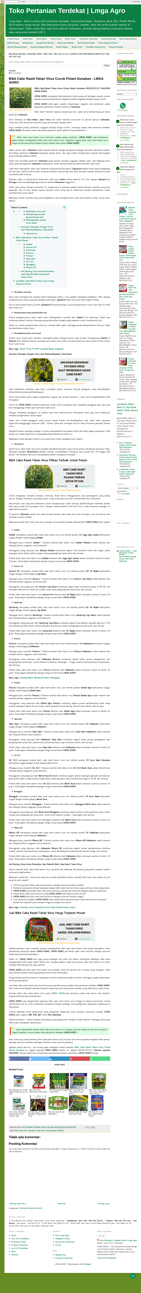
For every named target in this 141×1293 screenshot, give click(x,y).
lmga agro (31, 1130)
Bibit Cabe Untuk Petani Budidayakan (56, 1113)
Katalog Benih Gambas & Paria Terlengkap (40, 677)
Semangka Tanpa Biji (88, 39)
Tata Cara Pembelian (20, 1238)
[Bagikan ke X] (90, 1127)
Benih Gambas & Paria (108, 43)
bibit (16, 1130)
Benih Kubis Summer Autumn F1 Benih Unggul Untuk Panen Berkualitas (127, 122)
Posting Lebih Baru (17, 1203)
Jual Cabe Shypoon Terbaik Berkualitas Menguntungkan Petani (37, 1114)
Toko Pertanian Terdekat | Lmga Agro (67, 10)
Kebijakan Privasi (62, 1238)
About (13, 1235)
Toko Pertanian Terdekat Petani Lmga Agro (118, 1240)
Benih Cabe (28, 39)
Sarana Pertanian (116, 47)
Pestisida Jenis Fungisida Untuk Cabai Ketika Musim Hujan (47, 907)
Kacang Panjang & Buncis (42, 47)
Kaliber (29, 244)
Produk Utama (13, 39)
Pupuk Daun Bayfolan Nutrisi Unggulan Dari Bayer (126, 169)
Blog (13, 1251)
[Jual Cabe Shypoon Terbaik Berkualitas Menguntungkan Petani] (37, 1103)
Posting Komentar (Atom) (30, 1208)
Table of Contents (19, 207)
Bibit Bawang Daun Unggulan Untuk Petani (59, 1091)
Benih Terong (13, 43)
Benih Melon (42, 39)
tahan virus (40, 1130)
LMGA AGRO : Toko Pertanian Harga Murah (128, 552)
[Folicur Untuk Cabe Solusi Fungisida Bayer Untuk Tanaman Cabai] (18, 1103)
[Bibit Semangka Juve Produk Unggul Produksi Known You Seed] (18, 1081)
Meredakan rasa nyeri (36, 211)
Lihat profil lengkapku (106, 1257)
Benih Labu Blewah (66, 43)
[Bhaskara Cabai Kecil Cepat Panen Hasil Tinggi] (78, 1103)
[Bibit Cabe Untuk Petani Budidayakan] (58, 1103)
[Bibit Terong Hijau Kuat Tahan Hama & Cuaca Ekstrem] (78, 1081)
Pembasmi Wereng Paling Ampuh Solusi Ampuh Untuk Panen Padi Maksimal (128, 458)
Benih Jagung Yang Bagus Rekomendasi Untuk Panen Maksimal (125, 147)
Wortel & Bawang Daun (17, 47)
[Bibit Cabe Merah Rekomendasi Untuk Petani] (38, 1081)
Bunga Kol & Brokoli (45, 43)
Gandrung (30, 250)
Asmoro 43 (31, 247)
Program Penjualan (19, 1245)
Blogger (87, 1264)
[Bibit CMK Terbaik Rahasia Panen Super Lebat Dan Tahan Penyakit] (99, 1081)
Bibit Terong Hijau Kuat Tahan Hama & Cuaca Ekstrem (76, 1092)
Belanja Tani (60, 1254)
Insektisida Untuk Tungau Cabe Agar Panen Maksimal (127, 471)
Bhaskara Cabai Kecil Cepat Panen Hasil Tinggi (78, 1113)
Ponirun (29, 252)
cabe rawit (23, 1130)
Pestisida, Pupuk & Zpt (95, 47)
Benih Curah (77, 47)
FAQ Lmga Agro (62, 1235)
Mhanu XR (31, 267)
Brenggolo (30, 264)
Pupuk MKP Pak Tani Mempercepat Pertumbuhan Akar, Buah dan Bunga (128, 292)
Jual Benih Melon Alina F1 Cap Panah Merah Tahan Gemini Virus (127, 408)
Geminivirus (31, 233)
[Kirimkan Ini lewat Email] (86, 1127)
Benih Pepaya (62, 47)
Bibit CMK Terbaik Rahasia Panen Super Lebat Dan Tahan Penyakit (98, 1092)
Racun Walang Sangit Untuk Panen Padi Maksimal (128, 444)
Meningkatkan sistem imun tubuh (36, 221)
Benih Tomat (56, 39)
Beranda (62, 1203)
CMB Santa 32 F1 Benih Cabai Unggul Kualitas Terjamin (96, 1114)
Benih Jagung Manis (128, 39)
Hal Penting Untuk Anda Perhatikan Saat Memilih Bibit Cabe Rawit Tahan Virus (37, 274)
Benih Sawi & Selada (86, 43)
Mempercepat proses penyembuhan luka (35, 215)
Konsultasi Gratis (18, 1241)
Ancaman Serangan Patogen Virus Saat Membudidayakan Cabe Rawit (37, 228)
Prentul (29, 255)
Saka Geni (30, 258)
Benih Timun (70, 39)
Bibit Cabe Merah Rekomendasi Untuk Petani (38, 1091)
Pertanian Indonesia (64, 1258)
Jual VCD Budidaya (19, 1248)
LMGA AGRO (57, 993)
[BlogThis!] (88, 1127)
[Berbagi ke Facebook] (92, 1127)
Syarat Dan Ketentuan (65, 1241)
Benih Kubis (27, 43)
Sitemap (14, 1254)
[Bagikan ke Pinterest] (94, 1127)
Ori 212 (29, 261)
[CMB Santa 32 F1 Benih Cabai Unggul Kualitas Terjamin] (97, 1103)
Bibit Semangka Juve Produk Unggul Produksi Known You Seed (18, 1092)
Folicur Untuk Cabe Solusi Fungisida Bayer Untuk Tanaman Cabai (17, 1114)
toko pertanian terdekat (55, 1130)
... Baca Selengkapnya (128, 137)
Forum (58, 1245)
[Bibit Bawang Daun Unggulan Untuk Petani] (59, 1081)
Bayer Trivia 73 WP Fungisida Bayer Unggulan (42, 348)
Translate (125, 493)
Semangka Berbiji (108, 39)
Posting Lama (104, 1203)
